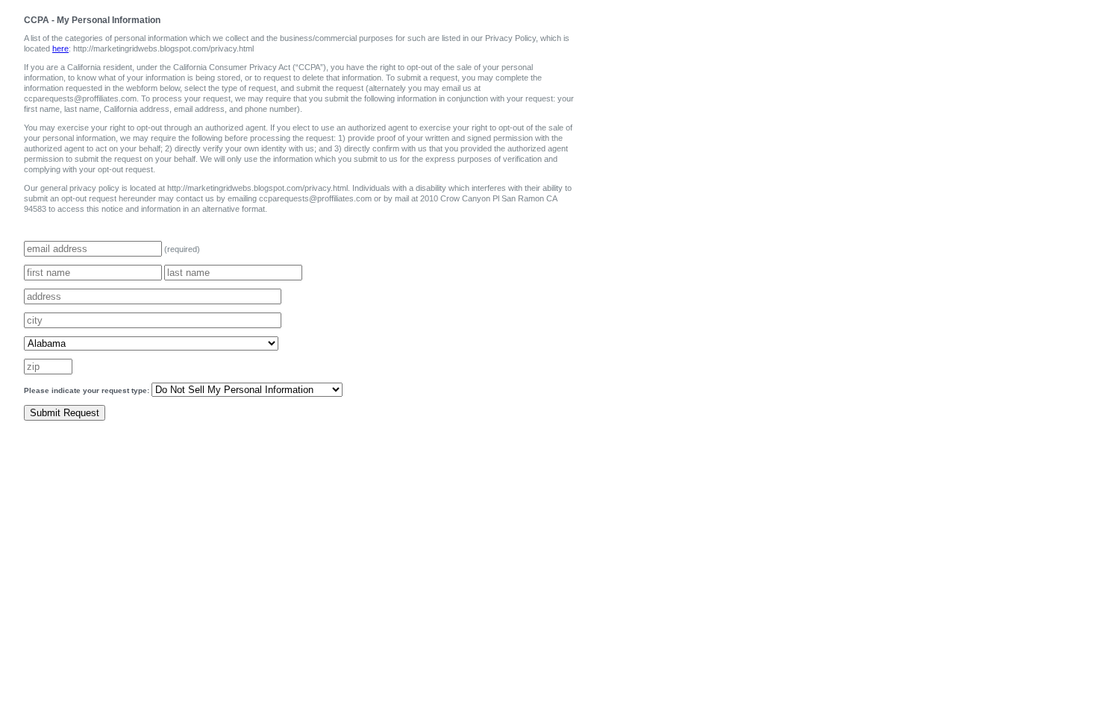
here (60, 48)
